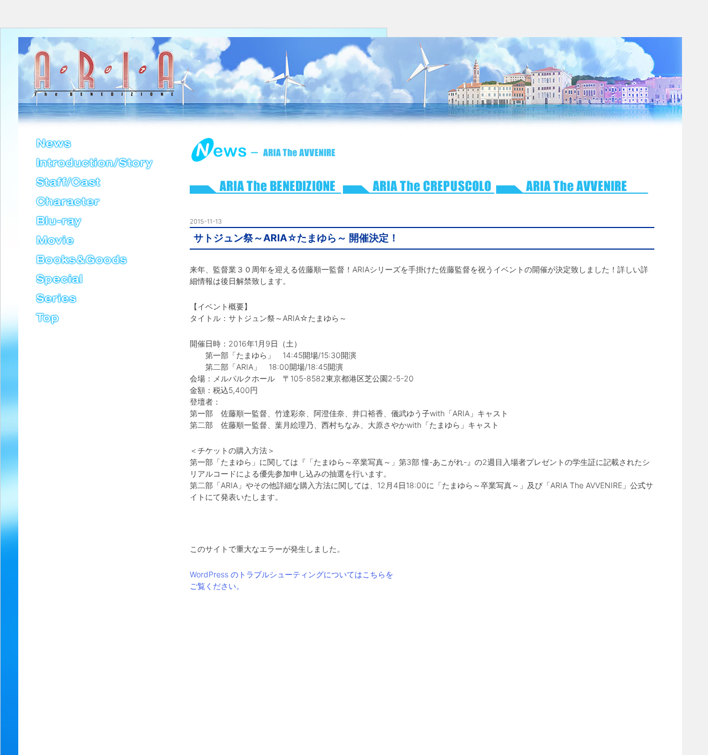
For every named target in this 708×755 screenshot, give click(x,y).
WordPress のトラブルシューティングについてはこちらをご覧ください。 (291, 580)
